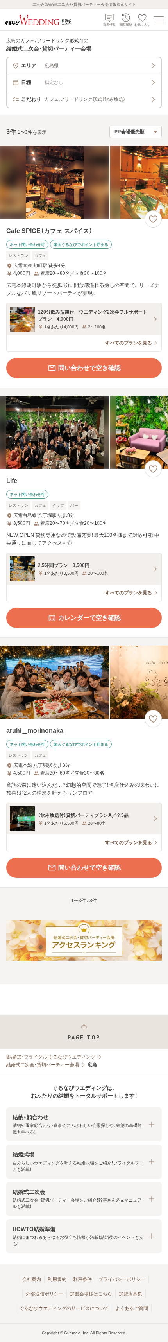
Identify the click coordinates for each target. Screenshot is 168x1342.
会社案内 (31, 1279)
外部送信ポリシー (44, 1294)
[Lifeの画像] (84, 432)
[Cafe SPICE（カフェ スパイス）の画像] (84, 182)
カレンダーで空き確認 (89, 617)
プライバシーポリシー (121, 1279)
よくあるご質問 (131, 1308)
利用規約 (57, 1279)
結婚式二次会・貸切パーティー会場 (42, 1065)
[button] (84, 1124)
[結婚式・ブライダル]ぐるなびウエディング (50, 1057)
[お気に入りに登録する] (153, 219)
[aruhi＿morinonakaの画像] (84, 682)
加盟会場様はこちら (91, 1294)
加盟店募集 (130, 1294)
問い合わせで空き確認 (89, 367)
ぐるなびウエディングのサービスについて (64, 1308)
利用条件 (82, 1279)
